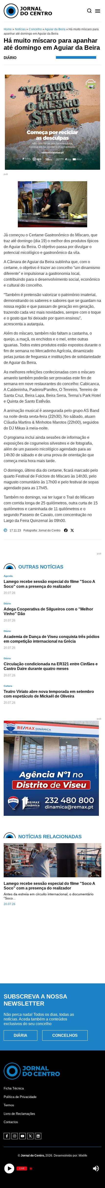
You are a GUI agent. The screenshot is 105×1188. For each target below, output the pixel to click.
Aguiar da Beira (55, 29)
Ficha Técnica (14, 1088)
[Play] (9, 1168)
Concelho (35, 29)
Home (8, 29)
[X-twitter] (30, 1136)
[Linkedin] (38, 1136)
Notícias (20, 29)
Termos (9, 1105)
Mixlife (83, 1155)
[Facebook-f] (7, 1136)
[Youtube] (22, 1136)
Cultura (8, 686)
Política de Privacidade (20, 1097)
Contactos (11, 1122)
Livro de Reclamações (19, 1114)
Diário (10, 58)
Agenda (8, 576)
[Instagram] (14, 1136)
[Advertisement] (52, 950)
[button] (66, 530)
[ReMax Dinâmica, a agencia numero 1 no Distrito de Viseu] (51, 814)
